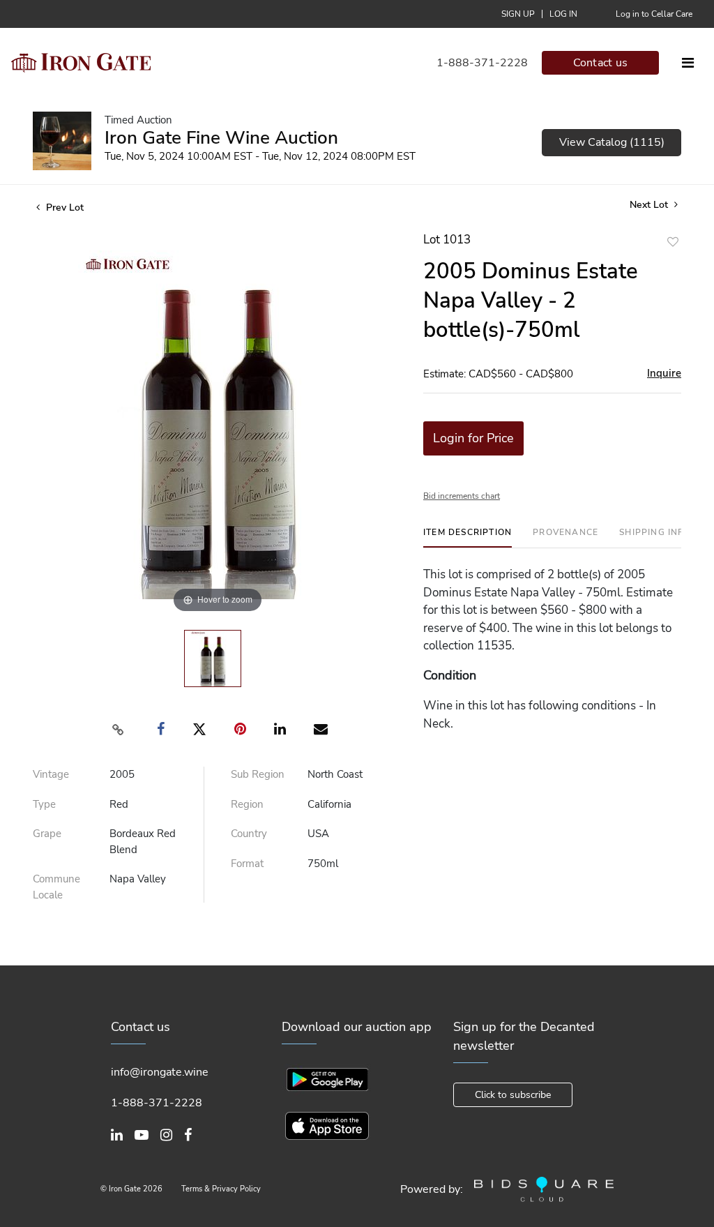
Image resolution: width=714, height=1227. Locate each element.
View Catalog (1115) (611, 142)
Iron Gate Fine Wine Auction (221, 138)
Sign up (518, 14)
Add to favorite (672, 242)
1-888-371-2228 (482, 62)
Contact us (600, 62)
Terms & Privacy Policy (221, 1189)
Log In (563, 14)
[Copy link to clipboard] (118, 729)
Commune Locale (56, 887)
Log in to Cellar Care (654, 14)
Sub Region (257, 774)
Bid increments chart (461, 496)
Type (44, 804)
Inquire (664, 373)
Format (247, 864)
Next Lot (650, 205)
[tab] (467, 537)
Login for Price (473, 438)
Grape (47, 834)
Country (249, 834)
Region (247, 804)
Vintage (51, 774)
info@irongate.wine (159, 1072)
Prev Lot (63, 207)
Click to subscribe (513, 1094)
